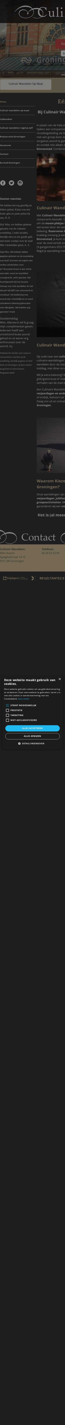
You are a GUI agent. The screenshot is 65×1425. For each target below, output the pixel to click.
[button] (32, 743)
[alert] (32, 712)
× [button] (59, 679)
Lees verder (23, 698)
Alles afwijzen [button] (32, 736)
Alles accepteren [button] (32, 728)
